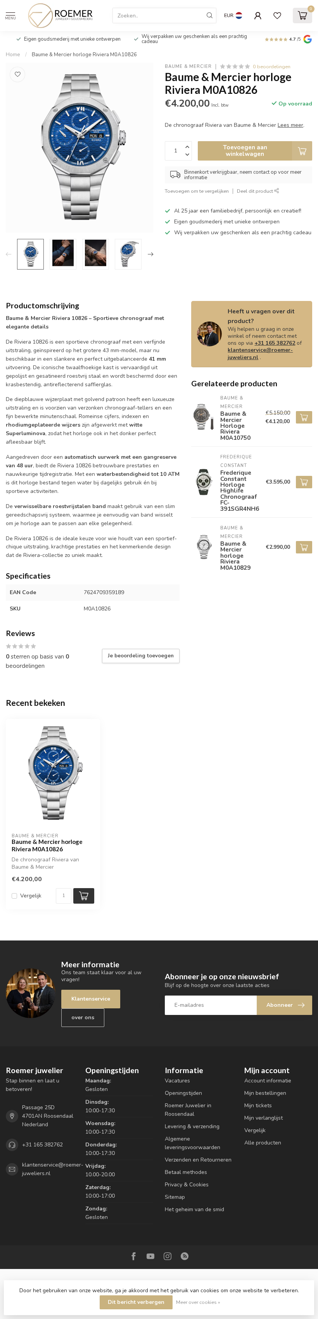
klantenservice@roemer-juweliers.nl (260, 353)
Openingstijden (183, 1093)
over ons (82, 1017)
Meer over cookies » (198, 1302)
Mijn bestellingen (265, 1093)
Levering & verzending (192, 1126)
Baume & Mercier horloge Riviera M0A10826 (84, 54)
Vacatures (177, 1080)
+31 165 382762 (274, 343)
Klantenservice (90, 999)
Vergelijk (30, 896)
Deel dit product (255, 191)
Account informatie (267, 1080)
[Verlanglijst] (277, 15)
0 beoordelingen (271, 66)
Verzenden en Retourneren (198, 1159)
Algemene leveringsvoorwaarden (192, 1143)
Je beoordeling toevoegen (141, 655)
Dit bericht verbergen (136, 1302)
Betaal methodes (186, 1172)
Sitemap (175, 1197)
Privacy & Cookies (187, 1184)
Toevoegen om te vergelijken (197, 191)
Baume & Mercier (188, 66)
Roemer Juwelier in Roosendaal (188, 1110)
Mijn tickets (258, 1105)
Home (13, 54)
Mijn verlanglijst (263, 1118)
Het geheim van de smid (194, 1209)
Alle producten (262, 1142)
